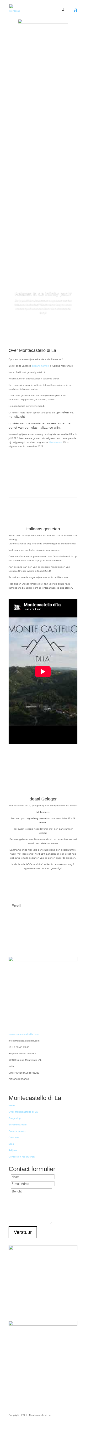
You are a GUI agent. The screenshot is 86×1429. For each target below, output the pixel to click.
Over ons (14, 1137)
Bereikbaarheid (18, 1124)
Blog (11, 1144)
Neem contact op (41, 78)
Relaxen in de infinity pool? (43, 293)
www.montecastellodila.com (23, 1034)
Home (12, 1105)
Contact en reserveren (22, 1156)
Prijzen (13, 1150)
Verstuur (23, 1232)
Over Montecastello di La (23, 1111)
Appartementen (17, 1131)
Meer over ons (43, 467)
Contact (43, 325)
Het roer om (55, 442)
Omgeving (15, 1118)
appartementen (40, 365)
